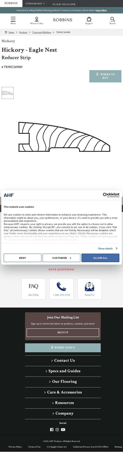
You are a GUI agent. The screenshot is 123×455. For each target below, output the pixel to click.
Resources (64, 403)
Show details (105, 248)
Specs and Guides (64, 371)
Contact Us (64, 361)
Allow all (100, 257)
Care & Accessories (64, 392)
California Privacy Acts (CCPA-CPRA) (90, 447)
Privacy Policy (15, 447)
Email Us (89, 295)
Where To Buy (64, 348)
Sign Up (62, 332)
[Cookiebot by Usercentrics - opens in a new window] (105, 195)
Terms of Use (34, 447)
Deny (22, 257)
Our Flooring (64, 382)
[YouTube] (63, 430)
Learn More (101, 10)
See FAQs (33, 295)
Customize (59, 257)
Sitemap (118, 447)
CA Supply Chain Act (57, 447)
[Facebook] (52, 429)
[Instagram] (57, 429)
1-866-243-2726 (61, 295)
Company (65, 414)
